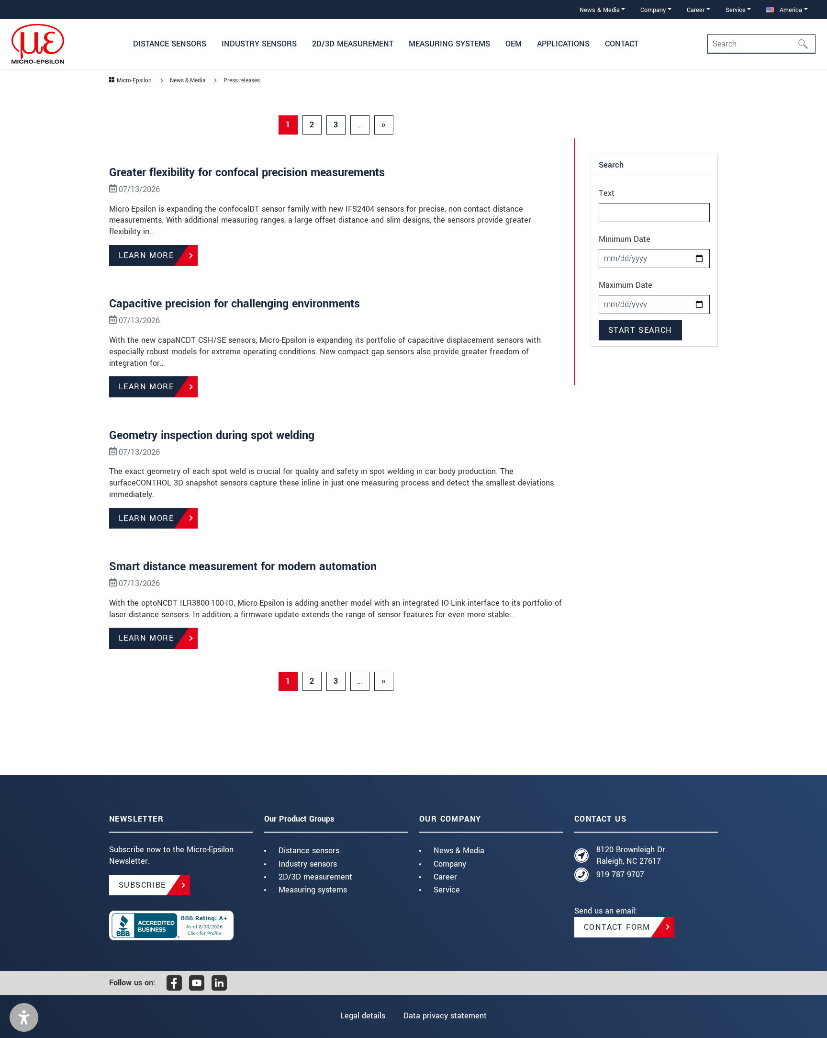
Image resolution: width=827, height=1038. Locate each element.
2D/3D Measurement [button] (352, 43)
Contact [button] (621, 43)
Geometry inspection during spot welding (211, 435)
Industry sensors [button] (259, 43)
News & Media (459, 851)
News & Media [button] (600, 9)
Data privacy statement (445, 1015)
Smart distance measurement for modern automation (243, 567)
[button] (24, 1017)
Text (607, 193)
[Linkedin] (219, 983)
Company (450, 864)
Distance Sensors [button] (169, 43)
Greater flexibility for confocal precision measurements (247, 173)
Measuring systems (313, 890)
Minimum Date (624, 239)
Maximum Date (625, 285)
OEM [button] (513, 43)
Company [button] (653, 9)
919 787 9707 (620, 874)
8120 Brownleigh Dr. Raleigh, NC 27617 (631, 855)
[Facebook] (174, 983)
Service (447, 890)
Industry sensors (308, 864)
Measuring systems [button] (449, 43)
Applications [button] (563, 43)
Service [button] (736, 9)
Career (445, 877)
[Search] (806, 44)
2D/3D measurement (315, 877)
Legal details (362, 1015)
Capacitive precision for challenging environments (234, 304)
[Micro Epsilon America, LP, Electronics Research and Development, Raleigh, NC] (181, 925)
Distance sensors (309, 851)
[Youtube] (196, 983)
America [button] (790, 9)
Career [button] (695, 9)
